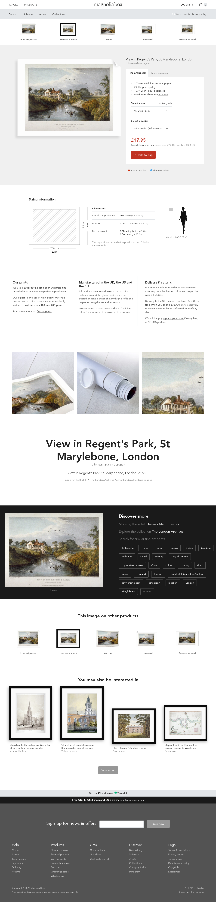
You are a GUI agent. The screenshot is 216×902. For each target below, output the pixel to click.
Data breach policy (178, 863)
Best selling (135, 850)
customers (124, 312)
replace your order (173, 318)
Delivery (149, 301)
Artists (42, 14)
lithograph (154, 582)
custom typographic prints (65, 891)
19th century (129, 548)
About (15, 854)
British (189, 548)
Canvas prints (58, 858)
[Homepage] (108, 5)
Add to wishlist (138, 170)
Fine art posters (59, 850)
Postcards (56, 867)
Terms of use (175, 858)
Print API (189, 888)
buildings (127, 556)
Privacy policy (176, 854)
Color (154, 565)
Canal (143, 556)
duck (200, 565)
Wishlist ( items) (99, 858)
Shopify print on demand (191, 891)
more (148, 591)
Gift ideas (95, 854)
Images (13, 4)
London (189, 582)
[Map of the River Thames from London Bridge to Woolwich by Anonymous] (185, 723)
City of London (180, 556)
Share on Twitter (161, 170)
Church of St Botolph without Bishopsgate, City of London (77, 746)
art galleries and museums (105, 302)
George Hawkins (18, 751)
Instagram (134, 871)
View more (108, 770)
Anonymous (119, 751)
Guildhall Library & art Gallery (186, 574)
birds (159, 548)
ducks (125, 574)
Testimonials (19, 858)
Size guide (166, 103)
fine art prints (44, 311)
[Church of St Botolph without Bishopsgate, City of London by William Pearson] (82, 713)
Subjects (28, 14)
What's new (57, 876)
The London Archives (167, 531)
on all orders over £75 (108, 800)
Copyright (173, 867)
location (172, 582)
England (141, 574)
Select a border (139, 120)
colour (169, 565)
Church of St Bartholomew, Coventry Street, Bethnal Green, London (30, 746)
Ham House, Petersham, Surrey (130, 748)
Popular (13, 14)
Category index (137, 867)
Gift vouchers (97, 850)
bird (146, 548)
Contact (16, 850)
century (159, 556)
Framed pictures (60, 854)
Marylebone (128, 591)
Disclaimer (174, 871)
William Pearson (69, 751)
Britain (174, 548)
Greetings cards (60, 871)
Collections (58, 14)
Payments (17, 863)
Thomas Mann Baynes (138, 63)
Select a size (151, 103)
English (158, 574)
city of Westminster (132, 565)
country (185, 565)
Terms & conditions (179, 850)
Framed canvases (60, 863)
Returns (16, 871)
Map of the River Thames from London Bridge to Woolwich (181, 746)
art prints (163, 94)
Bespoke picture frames (38, 891)
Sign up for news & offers (71, 823)
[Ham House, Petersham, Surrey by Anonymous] (134, 726)
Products (30, 4)
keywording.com (131, 582)
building (206, 548)
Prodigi (200, 888)
